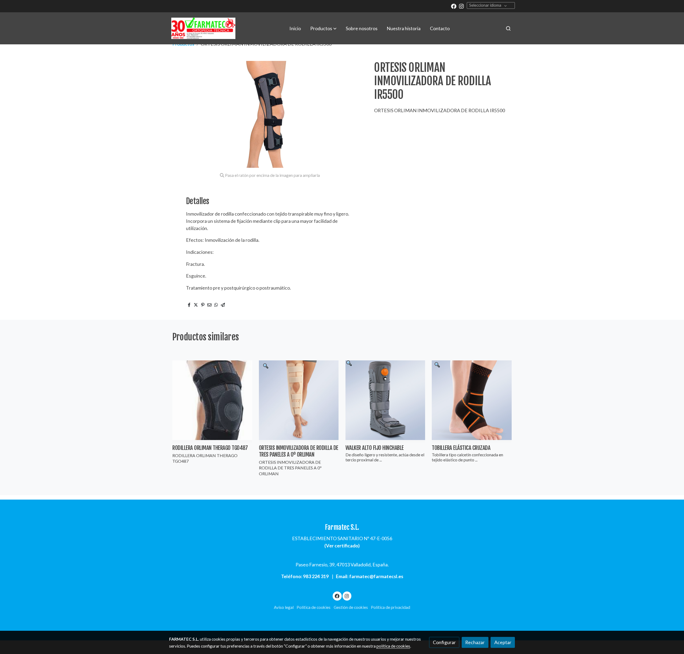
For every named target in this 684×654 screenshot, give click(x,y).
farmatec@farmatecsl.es (376, 576)
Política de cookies (314, 607)
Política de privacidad (390, 607)
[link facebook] (453, 6)
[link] (203, 28)
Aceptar (502, 642)
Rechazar (475, 642)
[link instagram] (461, 6)
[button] (323, 28)
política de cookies (393, 646)
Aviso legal (284, 607)
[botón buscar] (508, 28)
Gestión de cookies (351, 607)
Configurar (444, 642)
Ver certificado (342, 545)
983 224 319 (316, 576)
